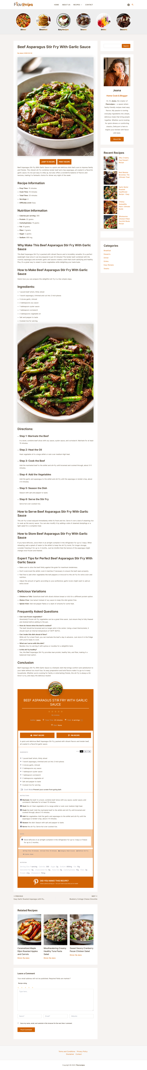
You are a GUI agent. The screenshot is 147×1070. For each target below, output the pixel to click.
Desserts (107, 254)
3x (89, 751)
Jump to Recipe (48, 162)
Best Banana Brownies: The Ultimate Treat (124, 174)
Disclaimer (70, 1054)
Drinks (106, 261)
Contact (89, 5)
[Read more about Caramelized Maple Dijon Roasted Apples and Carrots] (29, 930)
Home (56, 5)
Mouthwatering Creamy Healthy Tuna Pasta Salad (55, 951)
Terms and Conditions (67, 1051)
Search (126, 46)
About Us (66, 5)
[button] (81, 5)
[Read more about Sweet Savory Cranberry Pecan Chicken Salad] (82, 930)
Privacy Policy (82, 1051)
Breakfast (107, 251)
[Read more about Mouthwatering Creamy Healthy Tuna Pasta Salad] (55, 930)
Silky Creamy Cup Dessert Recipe (124, 160)
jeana (38, 720)
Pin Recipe (75, 735)
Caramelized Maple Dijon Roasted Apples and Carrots (28, 951)
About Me (117, 139)
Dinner (20, 958)
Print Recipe (64, 162)
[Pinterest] (128, 5)
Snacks (106, 268)
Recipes (76, 5)
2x (85, 751)
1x (81, 751)
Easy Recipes (109, 265)
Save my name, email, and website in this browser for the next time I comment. (46, 1023)
